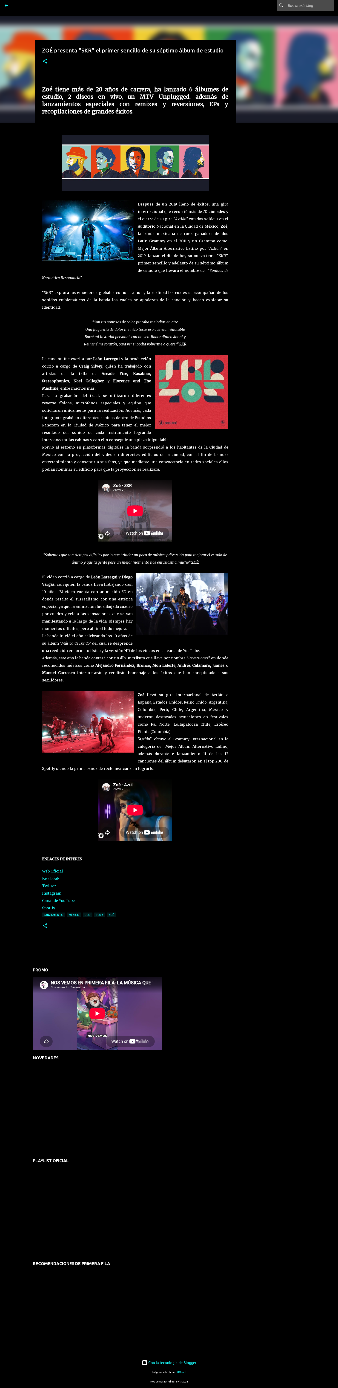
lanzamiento (53, 914)
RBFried (181, 1372)
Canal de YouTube (58, 900)
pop (88, 914)
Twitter (49, 886)
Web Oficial (52, 871)
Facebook (51, 878)
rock (99, 914)
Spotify (48, 908)
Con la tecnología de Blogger (171, 1363)
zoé (111, 914)
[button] (45, 61)
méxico (74, 914)
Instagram (51, 893)
